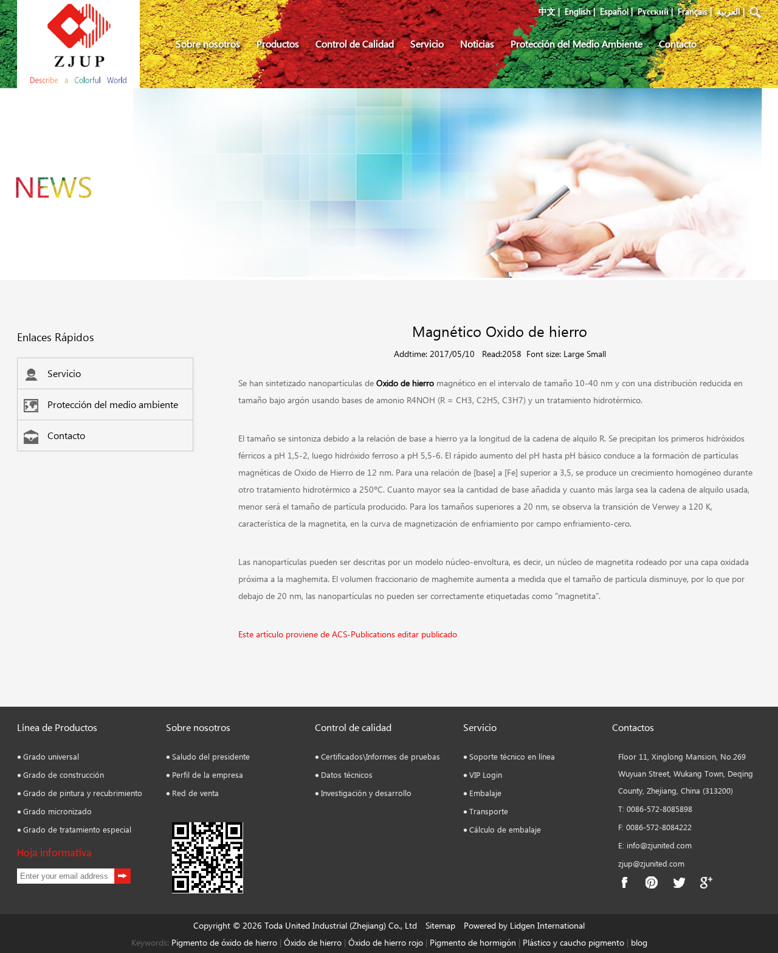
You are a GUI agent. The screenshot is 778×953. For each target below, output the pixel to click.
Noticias (477, 43)
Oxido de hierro (405, 383)
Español (614, 11)
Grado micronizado (57, 811)
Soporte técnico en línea (512, 756)
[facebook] (624, 882)
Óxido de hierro (313, 942)
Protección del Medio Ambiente (576, 43)
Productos (277, 43)
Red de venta (195, 793)
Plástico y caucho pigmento (575, 942)
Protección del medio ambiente (112, 404)
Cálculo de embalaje (505, 829)
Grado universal (51, 756)
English (578, 11)
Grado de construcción (63, 774)
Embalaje (485, 793)
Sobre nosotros (208, 43)
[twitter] (679, 882)
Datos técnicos (347, 774)
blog (637, 942)
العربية (728, 11)
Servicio (427, 43)
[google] (706, 882)
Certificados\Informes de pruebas (380, 756)
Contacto (678, 43)
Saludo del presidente (211, 756)
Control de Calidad (354, 43)
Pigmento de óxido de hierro (224, 942)
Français (692, 11)
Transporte (488, 811)
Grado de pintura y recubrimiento (82, 793)
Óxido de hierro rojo (384, 942)
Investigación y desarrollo (366, 793)
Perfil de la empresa (207, 774)
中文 (547, 11)
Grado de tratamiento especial (77, 829)
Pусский (653, 11)
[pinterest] (651, 882)
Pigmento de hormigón (474, 942)
